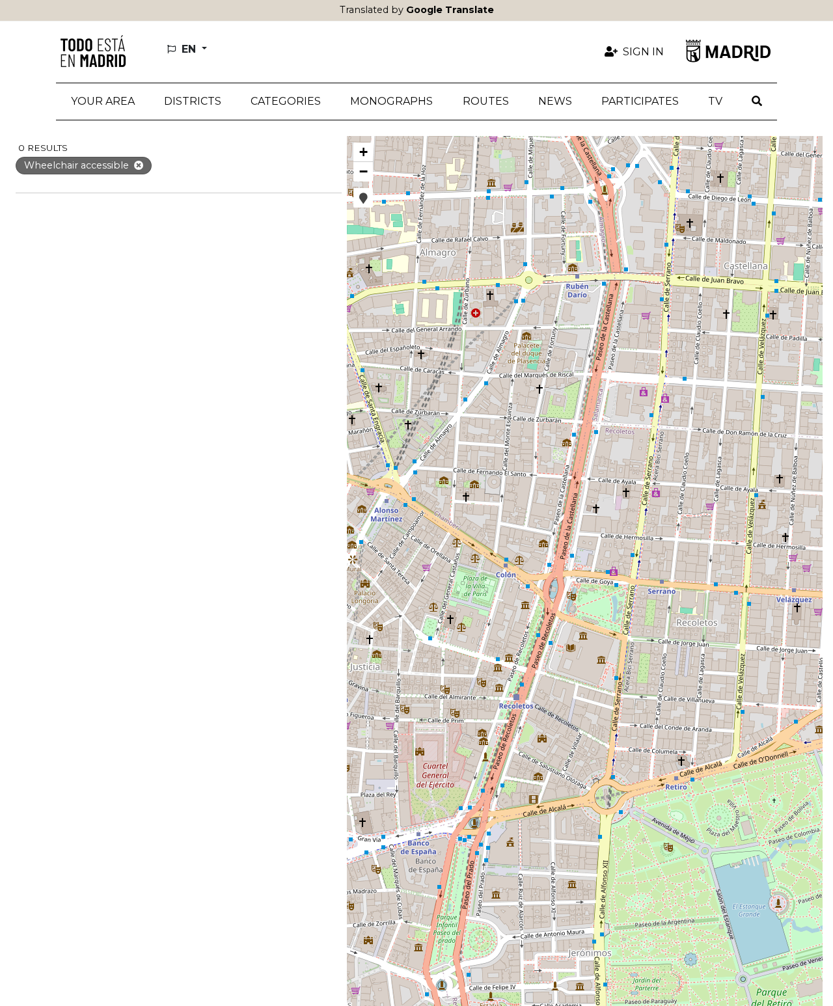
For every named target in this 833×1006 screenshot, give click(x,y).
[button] (192, 101)
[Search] (757, 101)
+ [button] (363, 152)
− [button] (363, 171)
